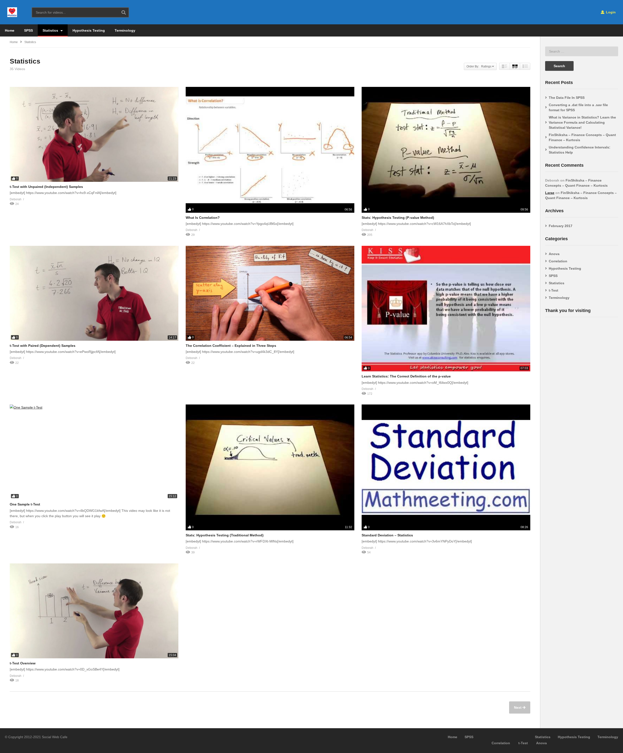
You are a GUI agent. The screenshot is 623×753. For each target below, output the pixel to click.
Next (518, 707)
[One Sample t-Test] (94, 451)
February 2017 (560, 226)
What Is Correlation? (203, 218)
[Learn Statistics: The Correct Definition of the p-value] (446, 309)
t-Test (553, 290)
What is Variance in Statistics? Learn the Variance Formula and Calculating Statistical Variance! (582, 122)
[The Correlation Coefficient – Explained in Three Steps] (270, 293)
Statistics (51, 30)
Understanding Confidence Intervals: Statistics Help (579, 149)
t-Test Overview (23, 663)
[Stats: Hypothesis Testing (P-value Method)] (446, 150)
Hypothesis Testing (89, 30)
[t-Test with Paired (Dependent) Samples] (94, 293)
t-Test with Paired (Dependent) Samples (42, 346)
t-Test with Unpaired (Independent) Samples (46, 187)
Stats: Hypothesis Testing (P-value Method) (398, 218)
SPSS (28, 30)
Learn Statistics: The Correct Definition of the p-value (406, 376)
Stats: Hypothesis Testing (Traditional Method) (225, 535)
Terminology (125, 30)
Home (9, 30)
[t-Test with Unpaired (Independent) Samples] (94, 134)
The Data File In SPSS (567, 98)
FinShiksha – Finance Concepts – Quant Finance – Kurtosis (582, 137)
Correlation (558, 261)
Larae (549, 193)
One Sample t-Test (25, 504)
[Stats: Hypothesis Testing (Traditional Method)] (270, 467)
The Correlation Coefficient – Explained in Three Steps (231, 346)
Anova (554, 254)
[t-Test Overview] (94, 610)
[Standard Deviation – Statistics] (446, 467)
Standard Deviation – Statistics (387, 535)
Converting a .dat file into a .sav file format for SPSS (578, 107)
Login (610, 12)
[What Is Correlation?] (270, 150)
